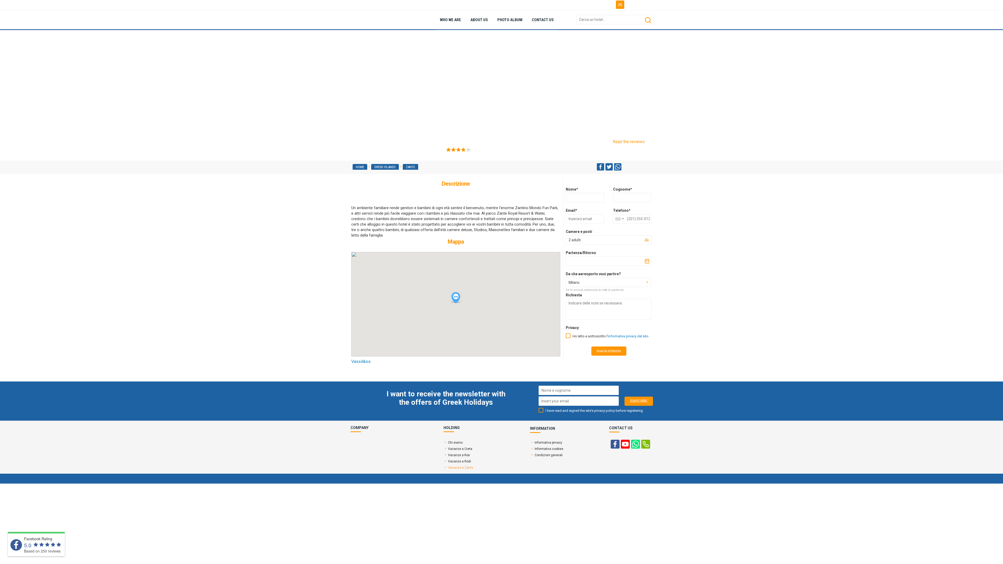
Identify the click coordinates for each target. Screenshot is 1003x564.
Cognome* (622, 189)
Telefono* (622, 210)
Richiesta (574, 295)
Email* (571, 210)
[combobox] (619, 218)
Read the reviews (629, 141)
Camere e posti (579, 232)
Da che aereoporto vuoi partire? (593, 274)
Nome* (572, 189)
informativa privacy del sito (628, 336)
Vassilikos (361, 361)
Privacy (572, 328)
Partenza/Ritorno (581, 253)
